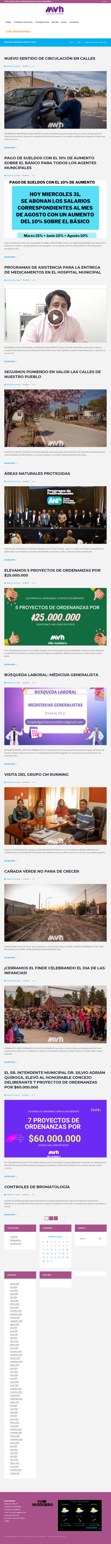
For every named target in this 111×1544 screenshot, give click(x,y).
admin (27, 66)
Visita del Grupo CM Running (36, 774)
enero (14, 1308)
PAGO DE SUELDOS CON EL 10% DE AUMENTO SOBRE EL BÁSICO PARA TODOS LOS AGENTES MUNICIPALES (50, 163)
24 (51, 1257)
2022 (79, 42)
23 (47, 1257)
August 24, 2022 (13, 682)
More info (9, 148)
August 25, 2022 (13, 481)
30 (48, 1261)
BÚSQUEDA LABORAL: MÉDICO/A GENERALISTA (51, 675)
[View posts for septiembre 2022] (67, 1236)
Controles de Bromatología (37, 1187)
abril (13, 1297)
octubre (15, 1318)
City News (14, 1237)
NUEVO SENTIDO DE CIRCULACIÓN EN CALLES (49, 58)
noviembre (16, 1314)
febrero (14, 1304)
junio (14, 1291)
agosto (55, 1237)
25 (55, 1257)
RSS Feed (47, 1275)
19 (59, 1253)
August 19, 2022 (13, 1095)
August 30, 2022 (13, 280)
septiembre (16, 1321)
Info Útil (55, 22)
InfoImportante (15, 1240)
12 (59, 1249)
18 (55, 1253)
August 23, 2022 (13, 782)
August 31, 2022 (13, 66)
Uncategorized (15, 1244)
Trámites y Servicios (23, 22)
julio (13, 1287)
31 (51, 1261)
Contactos (74, 22)
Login (104, 1)
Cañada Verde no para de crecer (41, 871)
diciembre (15, 1311)
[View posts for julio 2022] (44, 1236)
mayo (14, 1294)
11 (55, 1249)
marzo (14, 1301)
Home (8, 22)
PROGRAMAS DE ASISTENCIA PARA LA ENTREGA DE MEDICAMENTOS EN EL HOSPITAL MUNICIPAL (52, 270)
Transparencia (42, 22)
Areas (64, 22)
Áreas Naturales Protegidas (37, 473)
